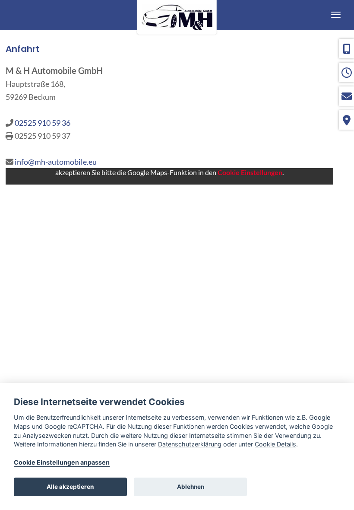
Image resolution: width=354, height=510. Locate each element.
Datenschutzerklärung (189, 444)
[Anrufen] (346, 48)
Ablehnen (190, 486)
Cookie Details (275, 444)
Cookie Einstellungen (250, 172)
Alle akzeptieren (70, 486)
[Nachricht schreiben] (346, 96)
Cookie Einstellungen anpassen (62, 462)
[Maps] (346, 120)
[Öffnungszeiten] (346, 72)
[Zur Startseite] (177, 15)
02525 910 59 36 (42, 123)
